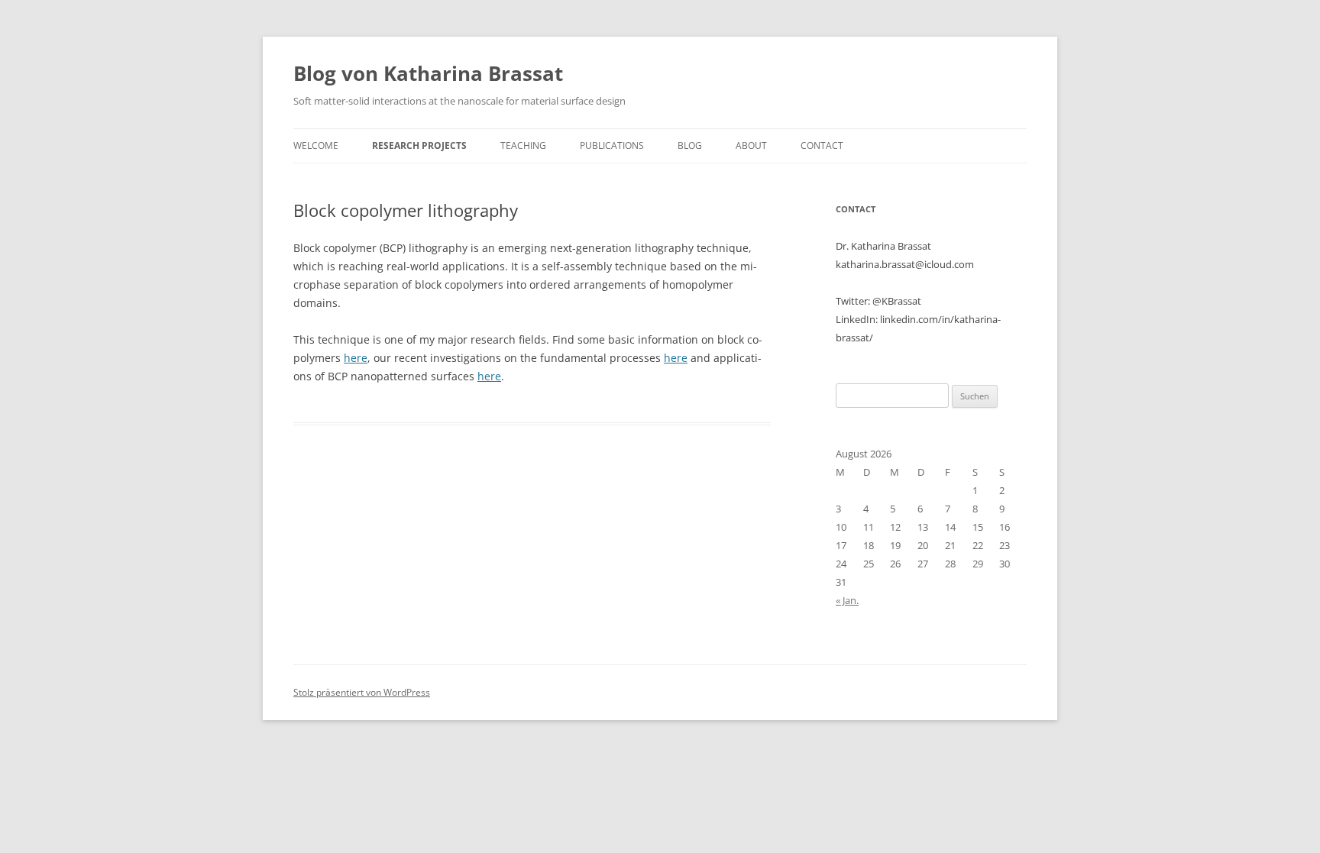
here (355, 358)
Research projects (419, 145)
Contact (822, 145)
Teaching (523, 145)
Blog (690, 145)
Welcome (315, 145)
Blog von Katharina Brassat (428, 73)
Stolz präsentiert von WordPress (361, 692)
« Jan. (847, 600)
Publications (612, 145)
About (751, 145)
